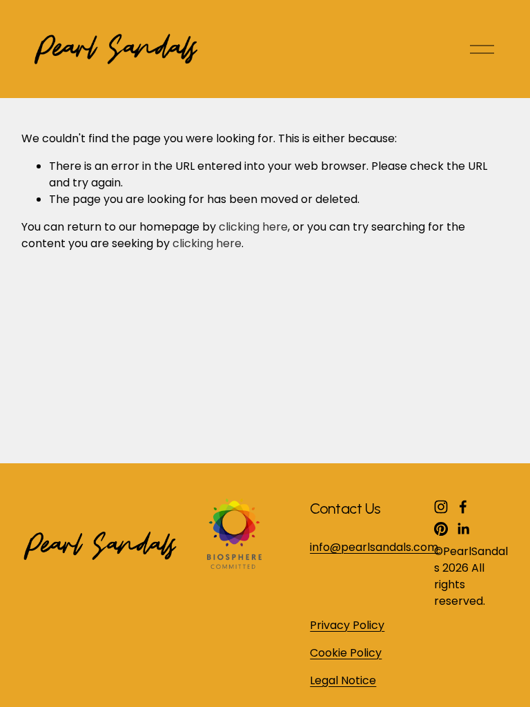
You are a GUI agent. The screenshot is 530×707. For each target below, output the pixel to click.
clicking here (253, 227)
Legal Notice (343, 680)
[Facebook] (463, 507)
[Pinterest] (441, 529)
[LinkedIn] (463, 529)
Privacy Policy (347, 625)
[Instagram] (441, 507)
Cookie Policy (346, 653)
